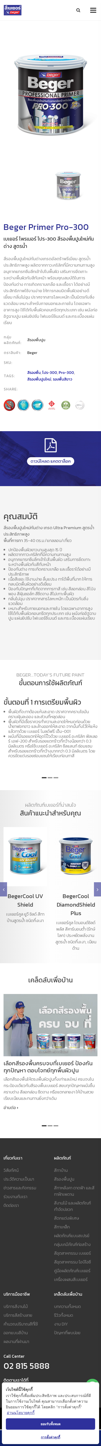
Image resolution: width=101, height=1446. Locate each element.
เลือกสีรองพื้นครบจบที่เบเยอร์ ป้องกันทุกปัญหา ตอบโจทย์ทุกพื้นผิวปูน (48, 1067)
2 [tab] (50, 777)
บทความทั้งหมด (67, 1306)
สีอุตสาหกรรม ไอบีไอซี (72, 1262)
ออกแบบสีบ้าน (16, 1333)
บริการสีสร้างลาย (18, 1315)
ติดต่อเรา (11, 1205)
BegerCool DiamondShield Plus (76, 904)
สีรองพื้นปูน (64, 1179)
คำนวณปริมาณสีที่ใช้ (21, 1324)
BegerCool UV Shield (25, 900)
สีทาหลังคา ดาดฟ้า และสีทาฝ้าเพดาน (74, 1191)
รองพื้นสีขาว (62, 379)
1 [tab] (44, 777)
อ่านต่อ (10, 1107)
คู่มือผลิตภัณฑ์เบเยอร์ (72, 1270)
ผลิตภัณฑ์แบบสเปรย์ (71, 1235)
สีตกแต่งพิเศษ (66, 1218)
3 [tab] (56, 777)
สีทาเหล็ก (62, 1227)
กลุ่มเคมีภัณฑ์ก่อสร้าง (72, 1244)
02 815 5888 (27, 1365)
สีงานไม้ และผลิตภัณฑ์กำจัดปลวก (72, 1206)
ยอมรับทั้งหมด (51, 1424)
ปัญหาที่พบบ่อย (67, 1333)
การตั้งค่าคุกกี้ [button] (50, 1437)
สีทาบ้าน (61, 1170)
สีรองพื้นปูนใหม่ (39, 379)
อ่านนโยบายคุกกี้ (21, 1412)
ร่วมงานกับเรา (15, 1196)
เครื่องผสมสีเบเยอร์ (71, 1279)
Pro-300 (66, 372)
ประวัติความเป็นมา (19, 1179)
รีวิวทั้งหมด (63, 1315)
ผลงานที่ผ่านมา (16, 1341)
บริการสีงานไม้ (16, 1306)
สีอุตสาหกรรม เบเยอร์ (72, 1253)
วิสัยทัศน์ (11, 1170)
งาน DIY (61, 1324)
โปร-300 (49, 372)
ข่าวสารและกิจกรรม (20, 1188)
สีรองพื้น (34, 372)
